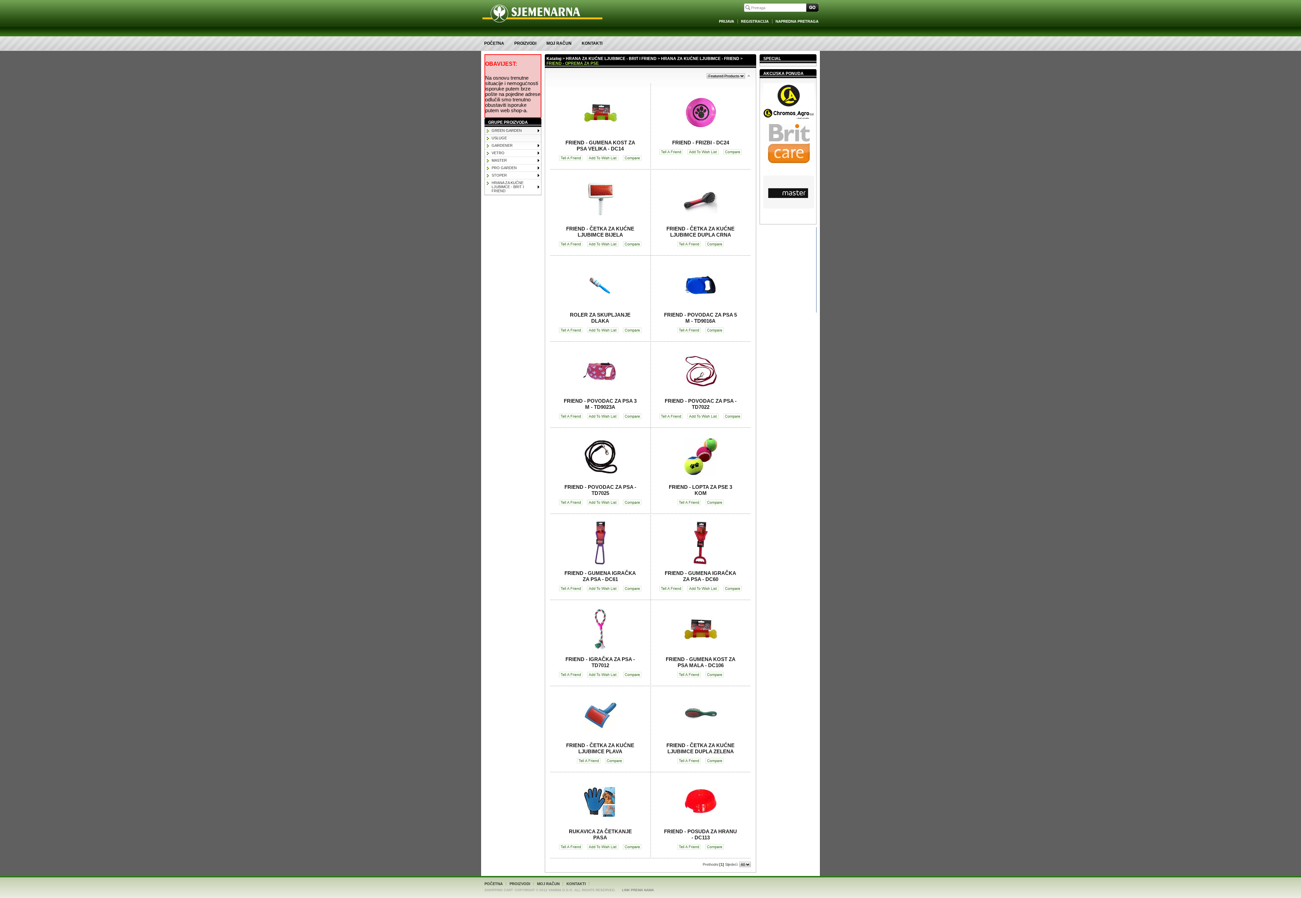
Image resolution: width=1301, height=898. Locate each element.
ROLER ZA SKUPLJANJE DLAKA (600, 318)
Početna (494, 43)
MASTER (499, 160)
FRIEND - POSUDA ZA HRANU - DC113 (700, 834)
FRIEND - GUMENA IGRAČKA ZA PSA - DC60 (700, 576)
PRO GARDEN (504, 168)
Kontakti (592, 43)
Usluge (499, 138)
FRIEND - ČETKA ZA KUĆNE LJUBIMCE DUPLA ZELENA (700, 748)
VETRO (498, 153)
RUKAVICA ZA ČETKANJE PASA (600, 834)
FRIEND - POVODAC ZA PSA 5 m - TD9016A (700, 318)
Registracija (755, 21)
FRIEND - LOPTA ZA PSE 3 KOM (700, 490)
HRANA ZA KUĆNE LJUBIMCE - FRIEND (700, 58)
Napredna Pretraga (797, 21)
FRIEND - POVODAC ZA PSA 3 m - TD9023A (600, 404)
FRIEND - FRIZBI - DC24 (700, 142)
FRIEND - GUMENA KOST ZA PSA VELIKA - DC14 (600, 146)
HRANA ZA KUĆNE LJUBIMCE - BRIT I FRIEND (508, 187)
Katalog (553, 58)
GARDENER (502, 145)
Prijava (726, 21)
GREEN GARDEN (507, 130)
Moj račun (559, 43)
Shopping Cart (498, 890)
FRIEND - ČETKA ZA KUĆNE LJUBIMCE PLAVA (600, 748)
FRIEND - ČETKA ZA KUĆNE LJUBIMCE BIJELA (600, 232)
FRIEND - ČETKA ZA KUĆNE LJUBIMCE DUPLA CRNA (700, 232)
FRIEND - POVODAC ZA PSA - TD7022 (701, 404)
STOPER (499, 175)
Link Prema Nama (638, 890)
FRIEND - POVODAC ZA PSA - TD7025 (600, 490)
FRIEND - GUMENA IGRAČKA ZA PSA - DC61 (600, 576)
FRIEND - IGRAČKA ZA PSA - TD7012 (600, 662)
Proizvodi (525, 43)
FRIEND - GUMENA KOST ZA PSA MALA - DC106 (701, 662)
